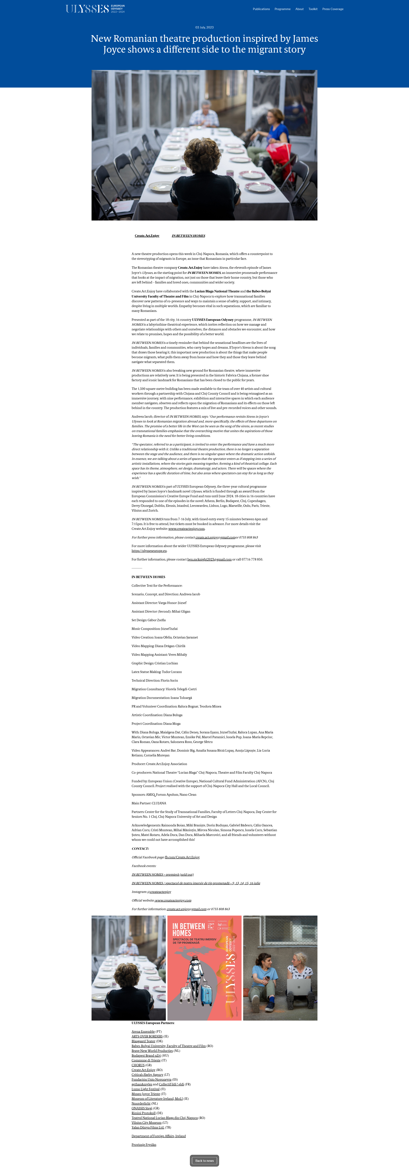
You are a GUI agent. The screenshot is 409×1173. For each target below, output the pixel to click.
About (299, 9)
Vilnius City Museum (147, 1123)
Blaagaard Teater (143, 1041)
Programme (283, 9)
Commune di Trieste (146, 1060)
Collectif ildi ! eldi (171, 1084)
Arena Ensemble (143, 1032)
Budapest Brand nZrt (146, 1055)
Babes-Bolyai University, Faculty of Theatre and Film (169, 1046)
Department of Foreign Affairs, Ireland (159, 1136)
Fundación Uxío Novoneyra (151, 1079)
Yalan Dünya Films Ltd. (148, 1127)
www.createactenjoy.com (186, 529)
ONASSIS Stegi (142, 1108)
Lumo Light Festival (146, 1089)
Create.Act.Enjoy (147, 236)
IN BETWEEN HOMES (188, 236)
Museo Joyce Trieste (146, 1094)
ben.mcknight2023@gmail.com (209, 559)
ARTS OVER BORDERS (147, 1036)
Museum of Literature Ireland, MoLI (157, 1099)
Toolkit (313, 9)
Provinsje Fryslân (144, 1145)
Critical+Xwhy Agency (147, 1075)
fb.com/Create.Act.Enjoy (182, 857)
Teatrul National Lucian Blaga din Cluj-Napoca (165, 1118)
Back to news (204, 1160)
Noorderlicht (141, 1103)
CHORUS (138, 1065)
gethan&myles (142, 1084)
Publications (261, 9)
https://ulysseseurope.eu (149, 551)
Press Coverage (332, 9)
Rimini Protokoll (144, 1113)
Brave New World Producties (152, 1051)
